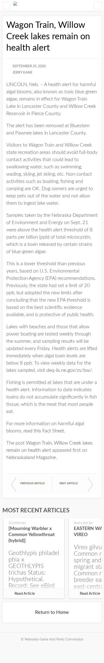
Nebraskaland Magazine (31, 457)
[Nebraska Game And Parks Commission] (15, 5)
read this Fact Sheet (43, 431)
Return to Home (52, 612)
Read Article (25, 593)
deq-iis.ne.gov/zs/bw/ (69, 370)
